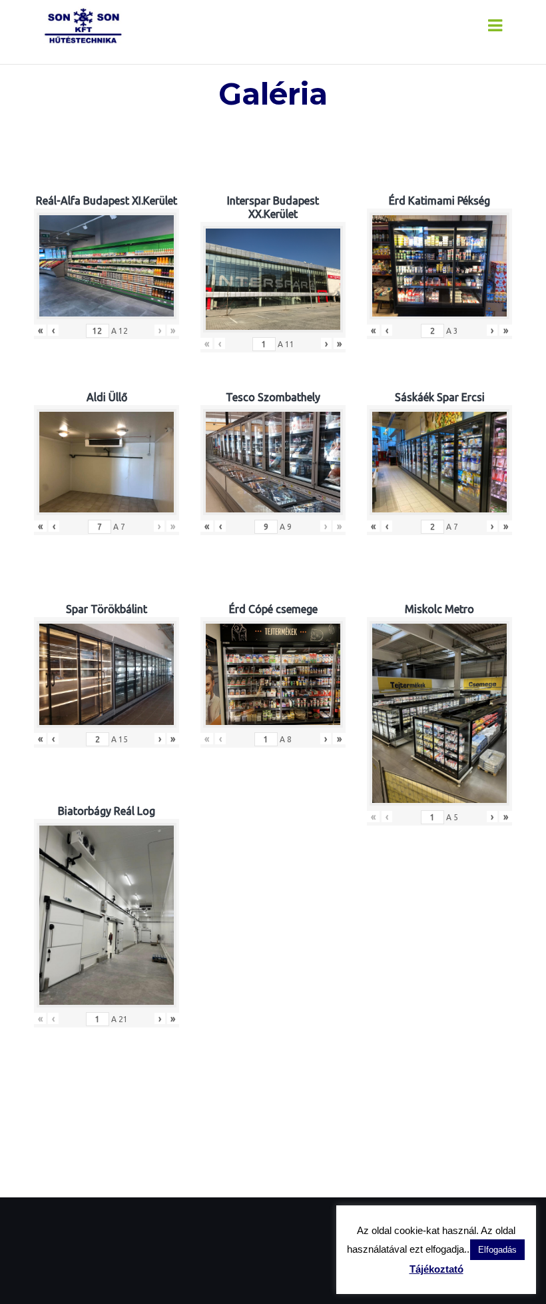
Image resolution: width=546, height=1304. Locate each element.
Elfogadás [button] (497, 1250)
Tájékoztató (436, 1269)
